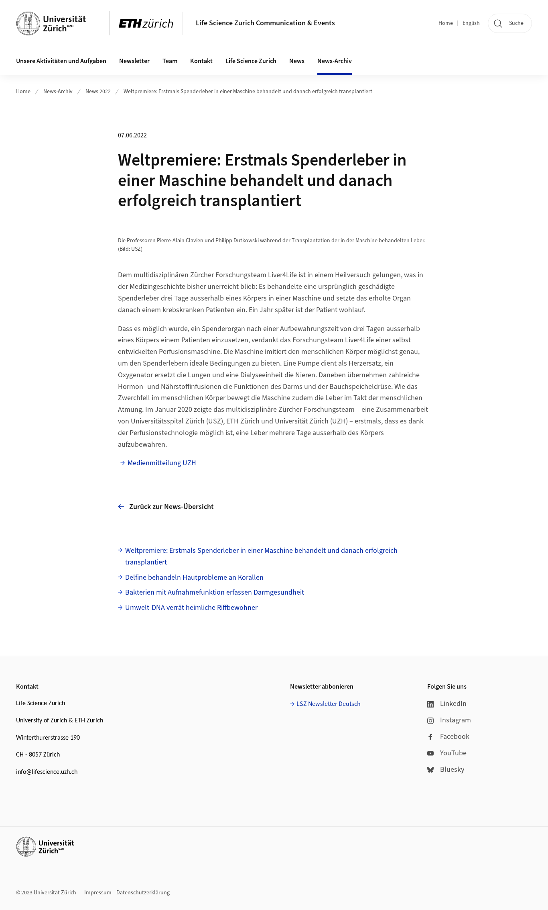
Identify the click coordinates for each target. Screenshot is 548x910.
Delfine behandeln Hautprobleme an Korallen (194, 578)
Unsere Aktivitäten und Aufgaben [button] (61, 61)
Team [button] (169, 61)
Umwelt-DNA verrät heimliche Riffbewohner (191, 608)
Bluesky (452, 770)
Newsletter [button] (134, 61)
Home (445, 23)
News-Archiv (58, 92)
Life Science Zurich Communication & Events (265, 23)
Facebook (454, 737)
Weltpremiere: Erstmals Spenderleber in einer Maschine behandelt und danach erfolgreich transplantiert (248, 92)
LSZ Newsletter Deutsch (328, 703)
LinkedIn (453, 704)
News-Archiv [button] (334, 61)
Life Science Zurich (250, 61)
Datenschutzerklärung (143, 893)
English (471, 23)
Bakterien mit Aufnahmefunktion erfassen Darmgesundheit (214, 592)
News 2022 (98, 92)
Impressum (98, 893)
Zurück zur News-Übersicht (171, 507)
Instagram (455, 720)
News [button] (296, 61)
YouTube (453, 753)
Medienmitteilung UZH (162, 463)
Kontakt (201, 61)
